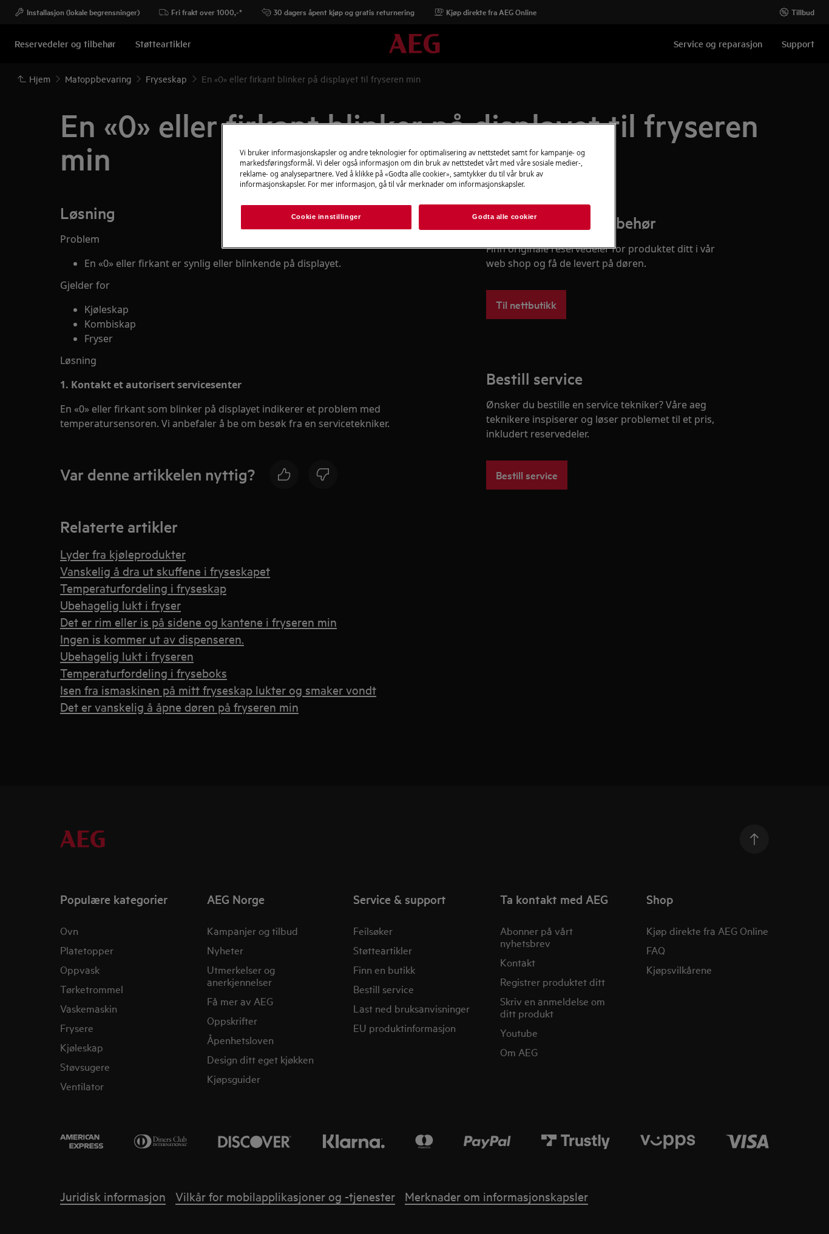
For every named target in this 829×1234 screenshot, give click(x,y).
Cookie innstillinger (325, 216)
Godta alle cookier (504, 216)
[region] (419, 185)
